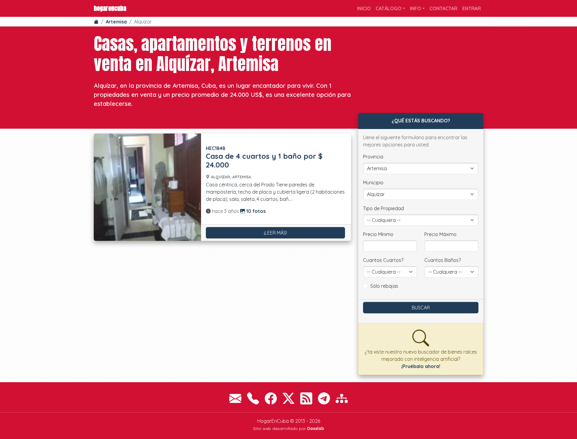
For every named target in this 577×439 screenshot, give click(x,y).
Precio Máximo (440, 234)
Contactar (443, 8)
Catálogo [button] (388, 8)
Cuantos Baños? (442, 260)
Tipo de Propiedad (383, 208)
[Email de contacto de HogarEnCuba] (235, 398)
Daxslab (315, 428)
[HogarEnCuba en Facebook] (271, 398)
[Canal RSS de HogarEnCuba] (306, 398)
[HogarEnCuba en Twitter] (288, 398)
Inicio (364, 8)
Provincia (373, 157)
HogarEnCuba (110, 8)
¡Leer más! (275, 233)
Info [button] (415, 8)
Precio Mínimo (378, 234)
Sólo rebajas (384, 286)
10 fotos (255, 211)
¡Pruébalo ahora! (420, 366)
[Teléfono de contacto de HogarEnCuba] (253, 398)
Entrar (471, 8)
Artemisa (116, 22)
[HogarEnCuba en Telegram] (324, 398)
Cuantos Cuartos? (383, 260)
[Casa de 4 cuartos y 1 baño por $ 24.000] (147, 187)
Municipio (373, 183)
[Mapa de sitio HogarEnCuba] (342, 398)
